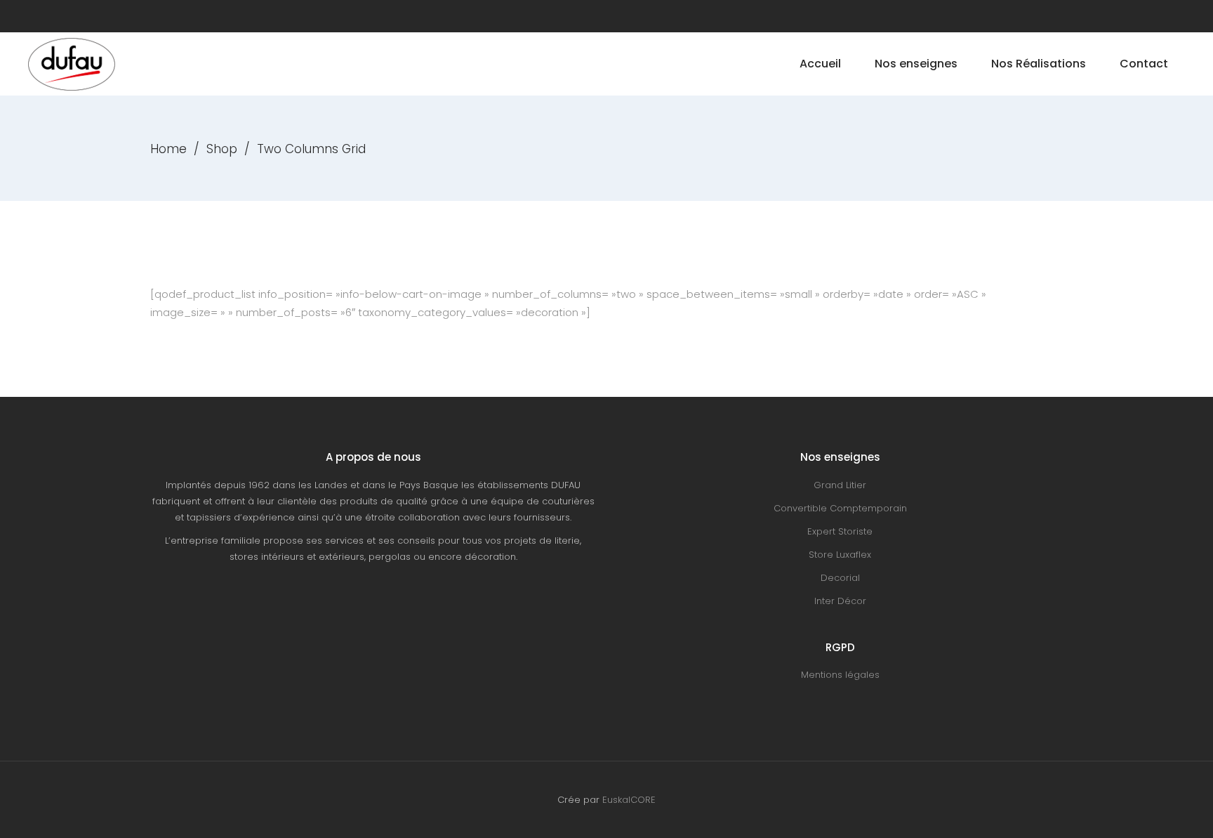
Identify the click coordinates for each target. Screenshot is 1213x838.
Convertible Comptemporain (840, 508)
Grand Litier (840, 485)
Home (168, 148)
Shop (221, 148)
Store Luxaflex (840, 554)
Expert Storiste (840, 531)
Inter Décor (840, 601)
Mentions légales (840, 674)
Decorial (840, 577)
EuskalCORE (629, 799)
